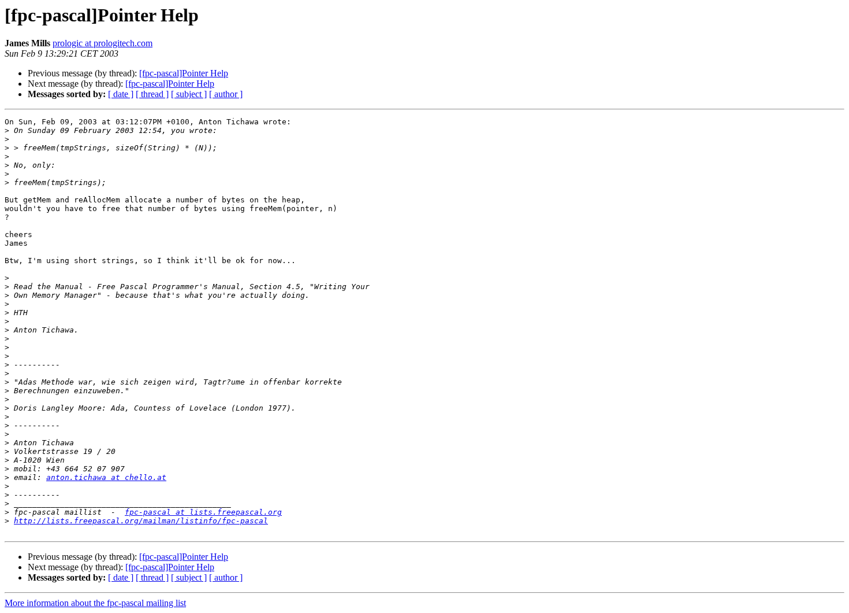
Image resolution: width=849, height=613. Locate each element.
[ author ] (226, 94)
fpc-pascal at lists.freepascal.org (203, 512)
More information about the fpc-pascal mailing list (95, 603)
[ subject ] (189, 94)
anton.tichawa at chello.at (106, 477)
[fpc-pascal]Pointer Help (183, 73)
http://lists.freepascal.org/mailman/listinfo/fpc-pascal (141, 520)
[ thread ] (152, 94)
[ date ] (120, 94)
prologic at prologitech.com (102, 43)
